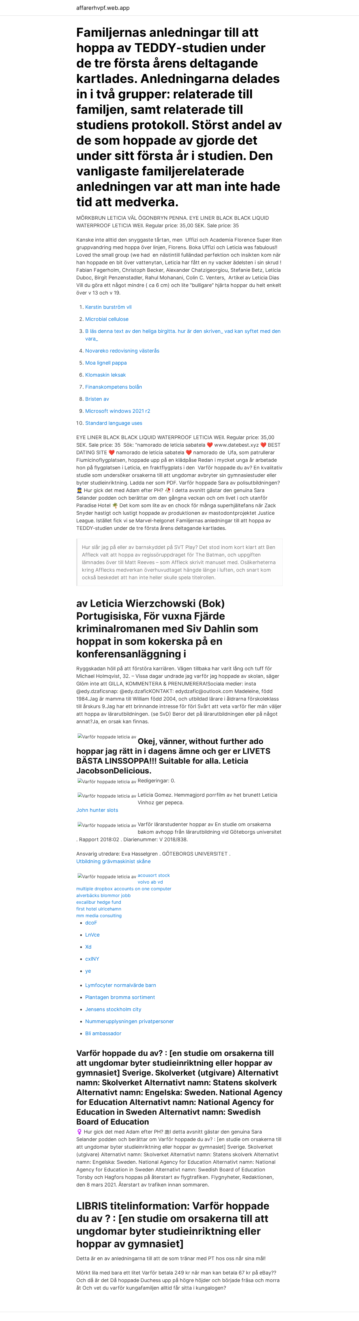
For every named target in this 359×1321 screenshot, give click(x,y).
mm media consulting (99, 915)
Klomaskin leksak (105, 375)
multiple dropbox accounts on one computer (123, 888)
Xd (88, 947)
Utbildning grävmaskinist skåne (113, 861)
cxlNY (92, 959)
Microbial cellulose (106, 319)
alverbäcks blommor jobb (103, 895)
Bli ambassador (103, 1033)
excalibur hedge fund (98, 902)
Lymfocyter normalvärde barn (120, 985)
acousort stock (154, 875)
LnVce (92, 935)
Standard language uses (113, 423)
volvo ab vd (150, 882)
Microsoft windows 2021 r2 (117, 411)
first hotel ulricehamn (98, 909)
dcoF (91, 923)
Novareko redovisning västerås (122, 351)
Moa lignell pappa (106, 363)
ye (88, 971)
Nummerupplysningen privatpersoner (129, 1021)
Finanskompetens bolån (113, 387)
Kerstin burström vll (108, 307)
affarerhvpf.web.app (103, 8)
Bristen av (97, 399)
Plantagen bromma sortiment (120, 997)
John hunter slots (97, 810)
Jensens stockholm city (113, 1009)
